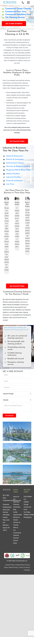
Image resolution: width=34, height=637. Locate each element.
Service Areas (15, 542)
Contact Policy (9, 565)
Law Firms (10, 184)
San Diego (27, 512)
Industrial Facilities (13, 177)
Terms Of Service (24, 567)
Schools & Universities (15, 159)
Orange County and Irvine (27, 507)
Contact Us (16, 522)
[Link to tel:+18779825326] (23, 2)
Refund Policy (13, 567)
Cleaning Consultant (16, 506)
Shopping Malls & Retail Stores (18, 170)
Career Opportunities (17, 513)
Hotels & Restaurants (14, 156)
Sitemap (27, 570)
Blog (14, 509)
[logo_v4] (9, 1)
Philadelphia (28, 517)
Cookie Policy (19, 565)
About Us (16, 496)
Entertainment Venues (15, 163)
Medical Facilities (13, 174)
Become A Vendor (16, 518)
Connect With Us (15, 526)
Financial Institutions (14, 181)
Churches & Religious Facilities (18, 166)
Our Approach (16, 500)
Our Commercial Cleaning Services (17, 534)
